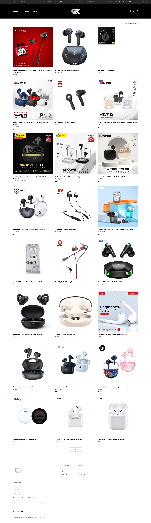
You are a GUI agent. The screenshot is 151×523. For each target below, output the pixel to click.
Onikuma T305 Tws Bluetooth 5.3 (65, 334)
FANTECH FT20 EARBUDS (106, 70)
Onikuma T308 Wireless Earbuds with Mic (110, 282)
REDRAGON (37, 11)
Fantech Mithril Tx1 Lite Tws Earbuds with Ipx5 (111, 177)
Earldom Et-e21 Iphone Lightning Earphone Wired (112, 334)
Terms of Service (66, 472)
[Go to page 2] (80, 449)
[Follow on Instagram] (18, 511)
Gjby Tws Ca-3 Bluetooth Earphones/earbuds (68, 439)
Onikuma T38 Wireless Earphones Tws (66, 387)
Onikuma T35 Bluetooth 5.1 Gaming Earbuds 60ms (113, 387)
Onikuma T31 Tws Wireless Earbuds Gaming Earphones (29, 229)
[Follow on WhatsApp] (22, 511)
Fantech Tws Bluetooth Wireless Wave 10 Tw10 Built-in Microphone (117, 122)
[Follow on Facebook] (14, 511)
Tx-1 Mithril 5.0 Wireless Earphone (65, 122)
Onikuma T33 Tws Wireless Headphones (67, 70)
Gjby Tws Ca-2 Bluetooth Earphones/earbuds (111, 439)
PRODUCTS (16, 11)
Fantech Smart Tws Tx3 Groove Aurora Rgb (68, 177)
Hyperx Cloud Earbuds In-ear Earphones (24, 439)
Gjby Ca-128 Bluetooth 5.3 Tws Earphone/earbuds (27, 282)
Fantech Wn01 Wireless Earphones (65, 229)
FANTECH (27, 11)
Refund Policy (65, 475)
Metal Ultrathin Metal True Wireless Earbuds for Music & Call (115, 229)
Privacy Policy (65, 478)
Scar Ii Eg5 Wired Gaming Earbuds (65, 282)
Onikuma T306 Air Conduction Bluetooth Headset (27, 334)
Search (64, 469)
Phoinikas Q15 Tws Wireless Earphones (24, 387)
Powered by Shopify (40, 517)
